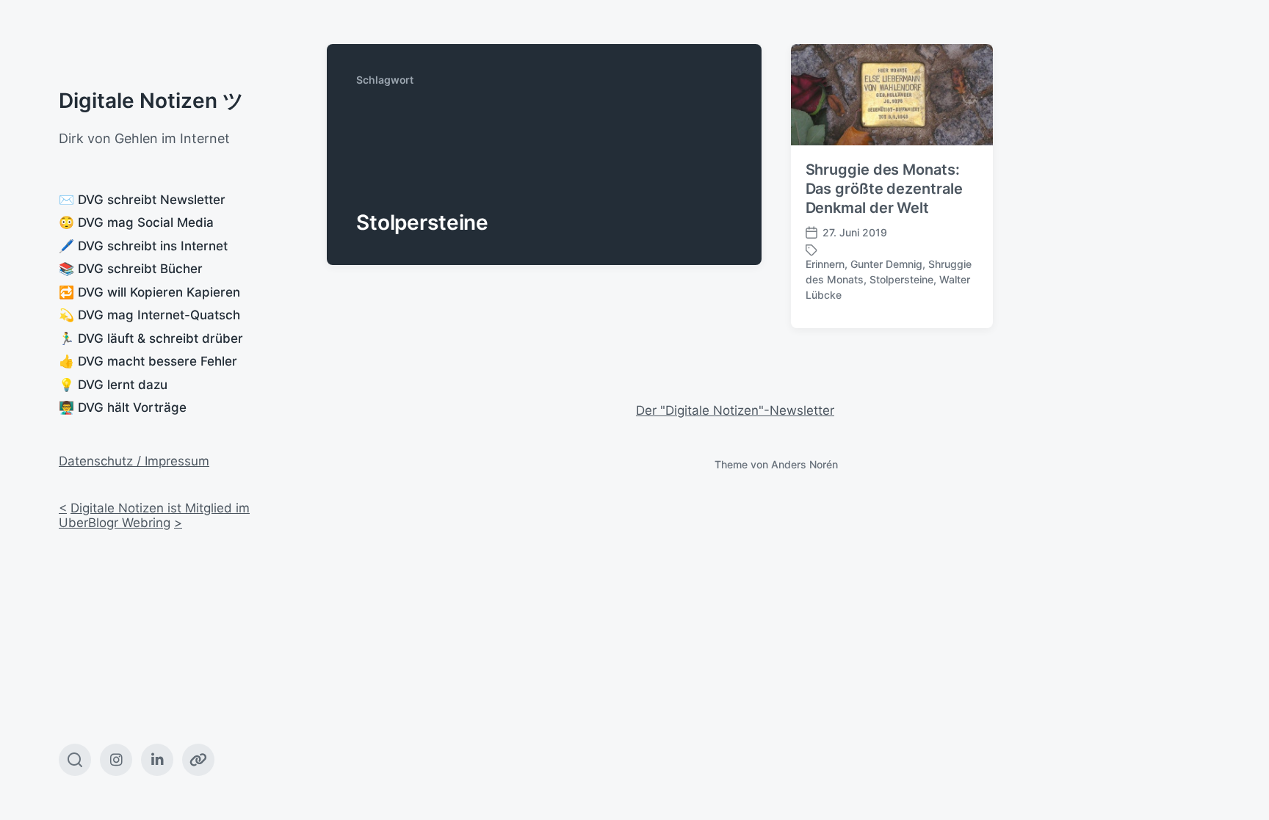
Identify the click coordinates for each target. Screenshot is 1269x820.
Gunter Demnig (886, 264)
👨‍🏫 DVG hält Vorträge (123, 407)
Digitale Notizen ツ (151, 100)
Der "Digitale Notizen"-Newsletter (735, 410)
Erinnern (825, 264)
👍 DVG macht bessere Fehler (148, 361)
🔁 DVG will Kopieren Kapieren (149, 292)
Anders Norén (804, 464)
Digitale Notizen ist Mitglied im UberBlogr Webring (154, 515)
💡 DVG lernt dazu (113, 384)
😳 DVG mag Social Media (136, 222)
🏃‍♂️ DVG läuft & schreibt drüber (151, 338)
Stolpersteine (901, 279)
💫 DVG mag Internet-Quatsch (149, 315)
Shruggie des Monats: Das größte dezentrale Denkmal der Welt (884, 189)
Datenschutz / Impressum (134, 461)
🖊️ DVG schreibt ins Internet (143, 246)
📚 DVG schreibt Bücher (131, 268)
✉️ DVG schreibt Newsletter (142, 199)
